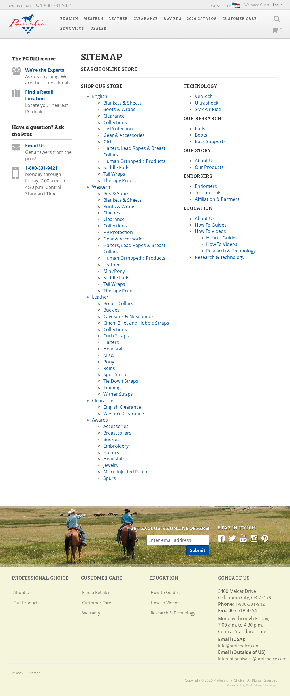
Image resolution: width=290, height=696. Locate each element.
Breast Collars (118, 303)
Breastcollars (117, 433)
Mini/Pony (114, 271)
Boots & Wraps (119, 109)
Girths (110, 142)
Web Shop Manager (261, 685)
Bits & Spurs (116, 193)
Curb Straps (116, 336)
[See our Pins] (264, 538)
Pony (108, 362)
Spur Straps (116, 374)
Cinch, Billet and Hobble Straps (136, 323)
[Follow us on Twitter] (232, 538)
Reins (109, 368)
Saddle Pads (116, 167)
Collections (115, 122)
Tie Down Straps (120, 381)
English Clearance (122, 407)
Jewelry (110, 465)
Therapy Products (122, 180)
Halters (111, 342)
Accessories (116, 426)
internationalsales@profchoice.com (252, 658)
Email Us (35, 145)
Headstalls (114, 349)
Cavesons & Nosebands (128, 316)
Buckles (111, 310)
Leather (111, 264)
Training (112, 387)
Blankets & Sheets (122, 103)
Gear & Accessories (124, 135)
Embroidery (116, 446)
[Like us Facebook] (221, 538)
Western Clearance (123, 413)
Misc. (108, 355)
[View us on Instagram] (254, 538)
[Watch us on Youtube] (243, 538)
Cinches (111, 213)
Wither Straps (118, 394)
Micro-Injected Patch (125, 472)
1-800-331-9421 (41, 168)
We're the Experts (44, 70)
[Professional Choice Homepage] (28, 24)
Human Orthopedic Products (134, 161)
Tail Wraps (114, 174)
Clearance (114, 116)
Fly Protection (118, 128)
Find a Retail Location (39, 95)
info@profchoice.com (239, 645)
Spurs (109, 478)
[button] (69, 18)
